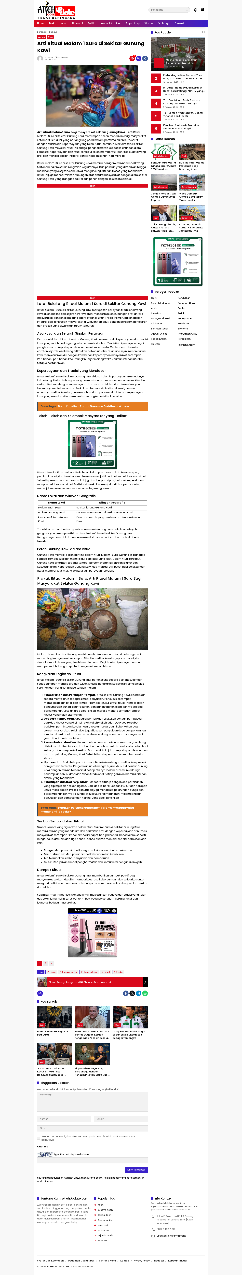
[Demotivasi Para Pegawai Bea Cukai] (54, 1017)
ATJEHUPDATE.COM (57, 1266)
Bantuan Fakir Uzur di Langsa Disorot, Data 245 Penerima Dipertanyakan (163, 166)
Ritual (107, 972)
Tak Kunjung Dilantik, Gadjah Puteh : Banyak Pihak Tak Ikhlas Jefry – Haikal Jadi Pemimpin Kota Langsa (163, 228)
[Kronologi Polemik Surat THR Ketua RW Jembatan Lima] (192, 213)
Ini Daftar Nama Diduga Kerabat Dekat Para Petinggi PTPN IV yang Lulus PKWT (183, 89)
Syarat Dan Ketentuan (50, 1260)
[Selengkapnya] (203, 32)
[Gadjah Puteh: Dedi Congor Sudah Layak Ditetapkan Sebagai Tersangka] (130, 1017)
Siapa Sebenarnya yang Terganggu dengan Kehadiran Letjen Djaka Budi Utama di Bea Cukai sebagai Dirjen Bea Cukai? (92, 1072)
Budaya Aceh (185, 318)
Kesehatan (184, 323)
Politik (181, 313)
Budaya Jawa (69, 972)
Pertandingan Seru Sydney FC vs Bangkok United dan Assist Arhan (183, 77)
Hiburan (155, 344)
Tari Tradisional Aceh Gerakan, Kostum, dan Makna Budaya (182, 102)
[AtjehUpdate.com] (56, 9)
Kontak (124, 1260)
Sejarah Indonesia (161, 303)
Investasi (156, 313)
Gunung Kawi (90, 972)
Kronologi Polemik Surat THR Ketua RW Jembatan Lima (191, 228)
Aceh (184, 156)
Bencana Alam (186, 303)
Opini (50, 37)
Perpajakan (184, 339)
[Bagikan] (145, 58)
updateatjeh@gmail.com (171, 1235)
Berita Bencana (161, 187)
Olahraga (156, 323)
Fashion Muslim (186, 344)
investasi (103, 1225)
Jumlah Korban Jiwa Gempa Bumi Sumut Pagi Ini (163, 197)
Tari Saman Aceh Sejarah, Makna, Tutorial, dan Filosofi (183, 114)
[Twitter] (132, 993)
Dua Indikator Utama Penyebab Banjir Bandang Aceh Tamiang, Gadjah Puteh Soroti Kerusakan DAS (191, 166)
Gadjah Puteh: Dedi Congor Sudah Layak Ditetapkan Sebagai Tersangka (129, 1035)
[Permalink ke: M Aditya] (41, 58)
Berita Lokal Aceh (161, 156)
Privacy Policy (142, 1260)
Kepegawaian (159, 339)
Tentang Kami (107, 1260)
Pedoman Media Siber (81, 1260)
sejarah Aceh (105, 1235)
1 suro (53, 972)
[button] (187, 10)
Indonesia (103, 1230)
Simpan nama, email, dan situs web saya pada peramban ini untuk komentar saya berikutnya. (88, 1138)
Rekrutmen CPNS (187, 333)
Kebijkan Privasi (177, 1260)
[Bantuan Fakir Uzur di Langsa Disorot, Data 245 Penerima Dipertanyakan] (164, 152)
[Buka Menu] (203, 10)
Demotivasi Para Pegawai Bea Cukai (52, 1033)
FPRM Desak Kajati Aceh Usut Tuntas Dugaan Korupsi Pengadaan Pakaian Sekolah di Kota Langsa (92, 1035)
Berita (181, 308)
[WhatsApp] (145, 993)
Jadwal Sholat (159, 333)
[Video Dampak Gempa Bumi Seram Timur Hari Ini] (192, 182)
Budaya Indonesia (161, 318)
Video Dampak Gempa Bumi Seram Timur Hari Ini (191, 197)
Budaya (41, 37)
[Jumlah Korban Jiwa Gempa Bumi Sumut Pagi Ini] (164, 182)
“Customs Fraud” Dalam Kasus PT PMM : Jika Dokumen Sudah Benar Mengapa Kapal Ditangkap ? (54, 1072)
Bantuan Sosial (159, 328)
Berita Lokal (187, 218)
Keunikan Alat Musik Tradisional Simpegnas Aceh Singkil (182, 127)
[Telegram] (138, 993)
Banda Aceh (104, 1215)
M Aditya (49, 58)
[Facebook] (126, 993)
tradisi (119, 972)
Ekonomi (183, 328)
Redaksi (159, 1260)
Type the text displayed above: (71, 1154)
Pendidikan (184, 298)
